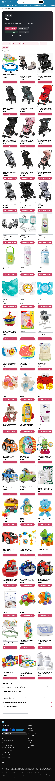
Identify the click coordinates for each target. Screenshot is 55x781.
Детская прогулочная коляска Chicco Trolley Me (9, 109)
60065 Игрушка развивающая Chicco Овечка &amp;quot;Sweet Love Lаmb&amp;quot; (27, 394)
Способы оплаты (5, 755)
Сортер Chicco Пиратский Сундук (8, 519)
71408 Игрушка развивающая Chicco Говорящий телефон (26, 641)
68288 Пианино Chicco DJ (8, 672)
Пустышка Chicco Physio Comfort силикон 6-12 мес (45, 301)
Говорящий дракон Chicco (43, 549)
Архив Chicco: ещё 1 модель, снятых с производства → (15, 712)
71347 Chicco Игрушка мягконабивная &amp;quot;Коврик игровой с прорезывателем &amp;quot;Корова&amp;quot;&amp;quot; (10, 394)
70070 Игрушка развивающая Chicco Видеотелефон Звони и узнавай (27, 425)
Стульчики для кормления (34, 733)
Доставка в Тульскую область (36, 5)
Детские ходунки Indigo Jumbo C (10, 642)
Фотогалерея (31, 743)
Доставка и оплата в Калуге (8, 747)
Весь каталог (31, 735)
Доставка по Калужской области (9, 750)
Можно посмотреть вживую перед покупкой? (14, 702)
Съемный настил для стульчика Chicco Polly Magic (45, 334)
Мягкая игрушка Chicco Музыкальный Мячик (25, 457)
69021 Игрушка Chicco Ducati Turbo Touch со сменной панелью (44, 580)
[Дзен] (10, 729)
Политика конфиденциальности (8, 778)
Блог (29, 747)
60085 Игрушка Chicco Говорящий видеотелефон (26, 673)
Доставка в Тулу (5, 752)
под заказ (23, 74)
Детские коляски (32, 726)
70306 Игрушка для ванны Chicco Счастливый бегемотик (45, 519)
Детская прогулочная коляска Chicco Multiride (44, 205)
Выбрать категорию (10, 28)
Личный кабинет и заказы (7, 740)
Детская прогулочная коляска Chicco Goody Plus (26, 173)
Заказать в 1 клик (11, 81)
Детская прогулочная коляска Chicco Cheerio (44, 173)
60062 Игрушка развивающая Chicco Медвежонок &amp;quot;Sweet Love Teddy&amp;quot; (9, 425)
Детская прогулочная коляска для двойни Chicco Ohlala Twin (26, 205)
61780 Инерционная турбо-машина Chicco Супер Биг (9, 487)
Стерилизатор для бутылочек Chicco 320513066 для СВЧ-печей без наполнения (44, 641)
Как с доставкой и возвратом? (10, 706)
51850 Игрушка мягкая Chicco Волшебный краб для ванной (44, 394)
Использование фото (42, 778)
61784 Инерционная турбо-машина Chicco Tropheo (9, 457)
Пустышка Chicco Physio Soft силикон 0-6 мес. (9, 301)
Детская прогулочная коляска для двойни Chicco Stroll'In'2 (44, 141)
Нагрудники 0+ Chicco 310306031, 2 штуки (42, 364)
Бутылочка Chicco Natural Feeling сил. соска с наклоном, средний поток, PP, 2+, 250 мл (45, 269)
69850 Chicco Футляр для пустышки (8, 268)
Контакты (4, 762)
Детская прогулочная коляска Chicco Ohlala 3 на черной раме (9, 141)
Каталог (4, 5)
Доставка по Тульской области (8, 748)
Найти (41, 1)
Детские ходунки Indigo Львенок (10, 74)
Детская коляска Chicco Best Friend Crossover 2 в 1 (26, 77)
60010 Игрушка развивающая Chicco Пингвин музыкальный (26, 519)
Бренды (9, 5)
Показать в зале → (23, 28)
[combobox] (29, 2)
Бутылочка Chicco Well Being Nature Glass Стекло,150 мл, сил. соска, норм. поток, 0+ (45, 489)
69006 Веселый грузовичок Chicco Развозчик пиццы (26, 487)
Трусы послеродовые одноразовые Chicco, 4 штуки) (44, 426)
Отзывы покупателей (32, 745)
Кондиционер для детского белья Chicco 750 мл (44, 237)
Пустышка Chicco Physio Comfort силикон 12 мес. (27, 301)
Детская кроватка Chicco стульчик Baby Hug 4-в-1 (25, 237)
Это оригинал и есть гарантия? (10, 695)
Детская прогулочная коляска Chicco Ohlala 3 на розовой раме (27, 141)
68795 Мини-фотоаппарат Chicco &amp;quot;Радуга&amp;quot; (10, 364)
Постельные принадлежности (30, 43)
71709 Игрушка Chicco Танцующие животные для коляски (26, 550)
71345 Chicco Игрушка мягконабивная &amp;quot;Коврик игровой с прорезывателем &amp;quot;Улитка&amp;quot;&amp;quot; (27, 364)
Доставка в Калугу (6, 754)
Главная (4, 8)
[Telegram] (3, 729)
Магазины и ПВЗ (31, 740)
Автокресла (16, 43)
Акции (3, 759)
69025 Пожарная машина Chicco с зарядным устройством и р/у (10, 580)
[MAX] (6, 729)
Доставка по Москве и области (8, 743)
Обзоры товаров (5, 760)
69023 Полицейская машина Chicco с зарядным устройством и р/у (27, 580)
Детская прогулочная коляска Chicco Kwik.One (26, 109)
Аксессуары (6, 43)
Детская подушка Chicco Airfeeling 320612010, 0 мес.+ (9, 611)
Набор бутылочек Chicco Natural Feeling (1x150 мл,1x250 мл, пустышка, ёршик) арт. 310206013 (45, 673)
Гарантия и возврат (6, 757)
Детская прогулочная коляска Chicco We (9, 173)
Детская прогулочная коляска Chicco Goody (9, 205)
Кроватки (43, 43)
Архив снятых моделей (33, 748)
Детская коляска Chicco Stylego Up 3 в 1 (10, 237)
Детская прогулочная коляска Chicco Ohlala (44, 77)
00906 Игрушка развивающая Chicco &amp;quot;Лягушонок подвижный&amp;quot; (44, 457)
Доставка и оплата (23, 5)
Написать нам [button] (20, 729)
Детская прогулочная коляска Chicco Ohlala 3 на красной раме (45, 109)
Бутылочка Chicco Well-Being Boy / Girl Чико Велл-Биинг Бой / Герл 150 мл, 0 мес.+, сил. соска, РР (27, 269)
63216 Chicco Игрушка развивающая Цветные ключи (26, 334)
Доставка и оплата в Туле (7, 745)
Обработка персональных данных (21, 778)
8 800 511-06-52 (49, 2)
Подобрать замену (11, 274)
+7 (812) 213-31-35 (39, 768)
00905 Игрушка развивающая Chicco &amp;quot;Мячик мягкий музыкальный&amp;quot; (10, 332)
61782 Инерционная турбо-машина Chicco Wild (9, 550)
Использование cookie (33, 778)
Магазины (14, 5)
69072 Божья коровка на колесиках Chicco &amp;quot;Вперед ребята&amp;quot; (25, 611)
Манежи (5, 47)
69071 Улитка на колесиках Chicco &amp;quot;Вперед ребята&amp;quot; (43, 611)
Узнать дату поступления (27, 81)
